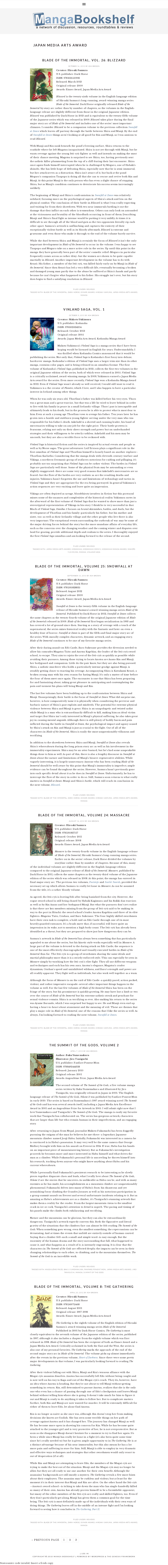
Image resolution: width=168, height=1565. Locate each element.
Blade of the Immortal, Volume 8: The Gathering (84, 1286)
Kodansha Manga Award (114, 549)
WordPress (98, 1556)
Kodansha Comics (92, 549)
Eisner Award (88, 292)
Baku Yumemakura (73, 1269)
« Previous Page (45, 1539)
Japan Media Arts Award (125, 292)
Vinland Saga (93, 552)
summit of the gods (94, 1272)
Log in (85, 1554)
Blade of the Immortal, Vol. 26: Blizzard (84, 60)
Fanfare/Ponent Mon (95, 1269)
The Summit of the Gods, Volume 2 (84, 1045)
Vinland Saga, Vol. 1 (84, 309)
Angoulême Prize (54, 1269)
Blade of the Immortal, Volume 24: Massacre (84, 815)
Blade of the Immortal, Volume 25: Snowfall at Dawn (84, 568)
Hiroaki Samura (104, 292)
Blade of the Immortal (55, 292)
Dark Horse (74, 292)
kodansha (77, 549)
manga (84, 295)
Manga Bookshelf (84, 20)
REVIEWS (91, 289)
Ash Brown (94, 66)
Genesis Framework (123, 1556)
